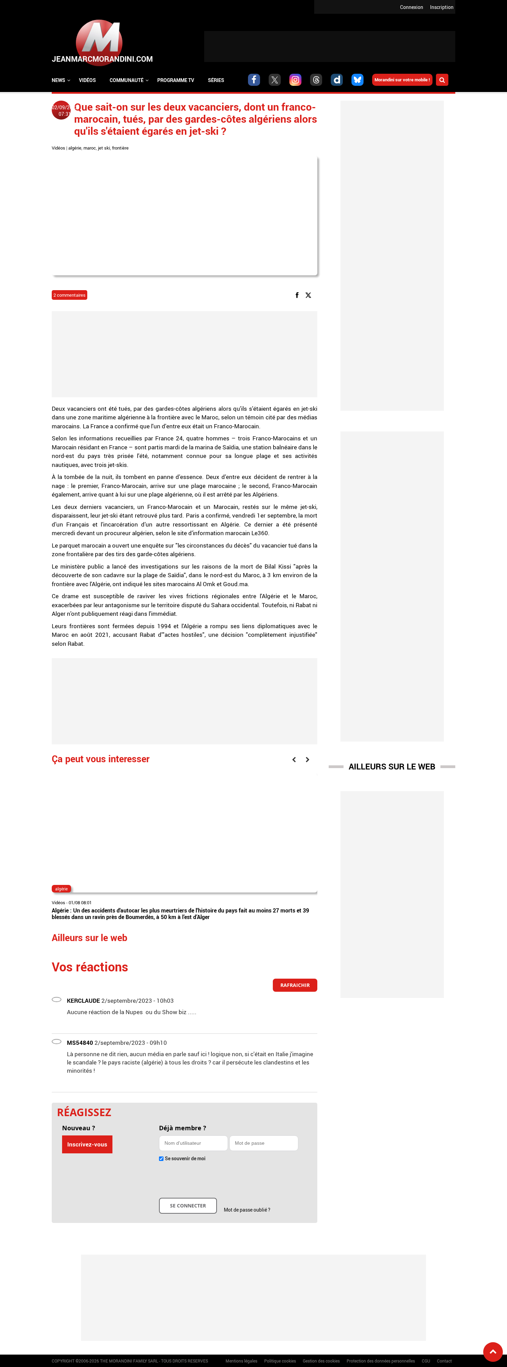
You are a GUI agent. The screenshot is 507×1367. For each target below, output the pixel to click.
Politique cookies (280, 1361)
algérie (74, 148)
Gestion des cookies (321, 1361)
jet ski (104, 148)
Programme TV (175, 80)
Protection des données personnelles (381, 1361)
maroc (89, 148)
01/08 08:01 (80, 902)
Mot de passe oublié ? (247, 1209)
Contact (444, 1361)
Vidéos (87, 80)
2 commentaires (69, 295)
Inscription (442, 7)
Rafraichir (295, 985)
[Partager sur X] (310, 294)
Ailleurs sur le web (392, 766)
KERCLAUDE (83, 1000)
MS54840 (80, 1043)
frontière (120, 148)
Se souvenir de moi (185, 1158)
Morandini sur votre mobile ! (402, 79)
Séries (216, 80)
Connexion (411, 7)
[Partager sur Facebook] (298, 294)
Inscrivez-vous (87, 1144)
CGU (426, 1361)
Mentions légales (241, 1361)
